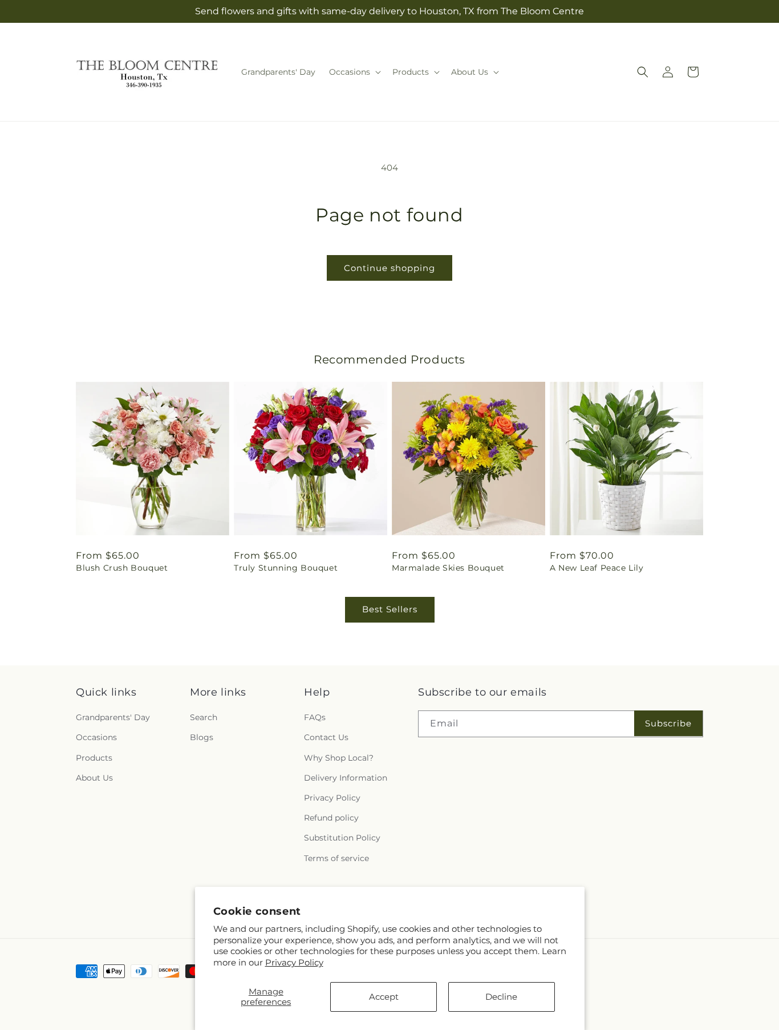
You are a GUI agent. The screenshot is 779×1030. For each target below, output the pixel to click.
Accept (384, 996)
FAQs (315, 717)
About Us (94, 778)
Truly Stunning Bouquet (286, 568)
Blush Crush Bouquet (122, 568)
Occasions (96, 737)
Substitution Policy (342, 838)
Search (203, 717)
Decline (501, 996)
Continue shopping (389, 267)
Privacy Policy (294, 962)
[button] (354, 72)
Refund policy (331, 818)
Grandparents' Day (113, 717)
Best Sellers (389, 609)
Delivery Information (345, 778)
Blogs (201, 737)
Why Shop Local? (339, 758)
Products (94, 758)
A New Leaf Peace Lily (597, 568)
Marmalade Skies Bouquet (448, 568)
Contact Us (326, 737)
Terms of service (336, 858)
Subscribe (668, 723)
